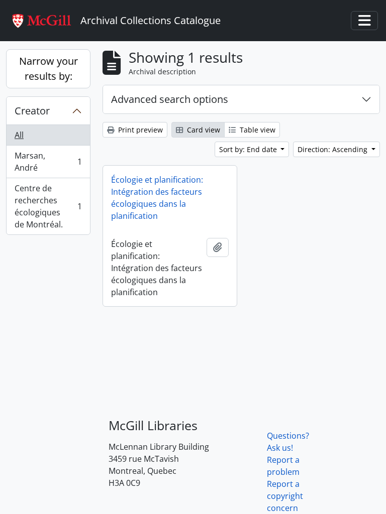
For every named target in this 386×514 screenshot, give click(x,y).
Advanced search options (169, 99)
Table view (256, 130)
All (19, 135)
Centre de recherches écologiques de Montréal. (48, 206)
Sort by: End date (249, 149)
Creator (32, 110)
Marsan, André (48, 161)
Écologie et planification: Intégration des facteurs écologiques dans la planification (157, 197)
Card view (202, 130)
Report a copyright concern (285, 495)
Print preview (139, 130)
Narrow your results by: (48, 68)
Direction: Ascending (333, 149)
